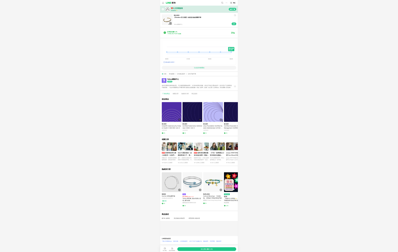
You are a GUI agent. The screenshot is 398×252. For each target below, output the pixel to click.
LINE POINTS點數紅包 (195, 241)
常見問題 (212, 241)
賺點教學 (205, 241)
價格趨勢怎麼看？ (170, 62)
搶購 (234, 24)
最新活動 (175, 241)
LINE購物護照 (183, 241)
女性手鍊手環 (192, 74)
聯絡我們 (218, 241)
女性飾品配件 (181, 74)
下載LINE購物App (167, 241)
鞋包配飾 (171, 74)
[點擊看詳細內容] (171, 112)
